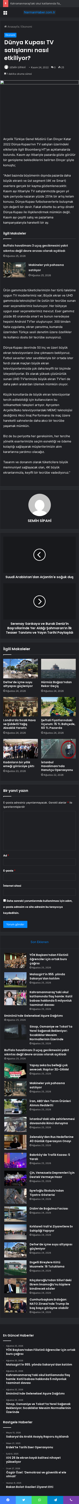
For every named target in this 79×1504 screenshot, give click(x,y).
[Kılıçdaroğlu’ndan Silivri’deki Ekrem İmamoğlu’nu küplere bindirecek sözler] (15, 1285)
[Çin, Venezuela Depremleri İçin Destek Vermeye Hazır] (15, 1178)
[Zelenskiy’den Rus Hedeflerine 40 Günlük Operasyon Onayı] (15, 1142)
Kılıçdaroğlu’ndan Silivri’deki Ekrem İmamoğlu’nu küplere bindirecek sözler (51, 1284)
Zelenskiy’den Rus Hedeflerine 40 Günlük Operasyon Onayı (52, 1139)
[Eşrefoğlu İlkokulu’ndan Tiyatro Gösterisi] (15, 1196)
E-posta (9, 870)
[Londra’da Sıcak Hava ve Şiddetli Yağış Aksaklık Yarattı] (20, 706)
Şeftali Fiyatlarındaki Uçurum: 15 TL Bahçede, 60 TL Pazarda (58, 724)
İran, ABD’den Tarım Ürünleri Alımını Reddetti (50, 1103)
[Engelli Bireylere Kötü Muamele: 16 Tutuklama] (15, 1267)
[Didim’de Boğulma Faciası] (15, 1214)
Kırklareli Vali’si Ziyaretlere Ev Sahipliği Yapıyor (51, 1228)
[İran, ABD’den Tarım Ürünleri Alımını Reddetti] (15, 1106)
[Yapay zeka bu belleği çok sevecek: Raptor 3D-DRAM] (15, 1070)
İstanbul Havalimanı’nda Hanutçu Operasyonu (57, 766)
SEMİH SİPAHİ (18, 67)
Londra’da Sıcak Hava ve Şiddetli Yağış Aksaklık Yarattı (19, 724)
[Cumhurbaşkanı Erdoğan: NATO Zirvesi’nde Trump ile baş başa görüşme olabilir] (15, 1305)
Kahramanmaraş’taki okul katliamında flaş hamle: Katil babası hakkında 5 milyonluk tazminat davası (51, 998)
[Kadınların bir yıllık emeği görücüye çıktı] (20, 748)
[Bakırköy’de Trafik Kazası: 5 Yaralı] (15, 1160)
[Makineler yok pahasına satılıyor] (14, 269)
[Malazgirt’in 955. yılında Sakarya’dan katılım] (15, 979)
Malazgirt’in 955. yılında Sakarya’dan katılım (47, 976)
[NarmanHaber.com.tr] (39, 12)
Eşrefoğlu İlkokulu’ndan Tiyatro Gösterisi (47, 1193)
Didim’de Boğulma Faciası (49, 1209)
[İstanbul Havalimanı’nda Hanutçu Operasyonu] (58, 748)
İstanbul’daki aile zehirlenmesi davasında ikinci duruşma (52, 1121)
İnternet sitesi (12, 885)
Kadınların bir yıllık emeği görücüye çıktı (18, 764)
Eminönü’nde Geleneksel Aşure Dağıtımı (33, 1016)
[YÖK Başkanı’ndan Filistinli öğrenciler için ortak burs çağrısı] (15, 960)
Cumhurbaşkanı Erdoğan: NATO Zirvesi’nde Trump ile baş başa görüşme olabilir (49, 1303)
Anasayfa (13, 26)
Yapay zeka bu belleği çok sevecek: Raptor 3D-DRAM (49, 1067)
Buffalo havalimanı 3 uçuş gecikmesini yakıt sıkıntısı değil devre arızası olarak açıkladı (36, 1052)
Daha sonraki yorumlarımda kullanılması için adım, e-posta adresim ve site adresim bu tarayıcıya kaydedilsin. (38, 906)
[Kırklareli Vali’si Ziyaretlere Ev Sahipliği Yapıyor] (15, 1232)
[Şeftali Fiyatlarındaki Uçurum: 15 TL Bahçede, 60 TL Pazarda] (58, 706)
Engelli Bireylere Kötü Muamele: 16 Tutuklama (47, 1264)
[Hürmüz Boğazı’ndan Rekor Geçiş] (58, 668)
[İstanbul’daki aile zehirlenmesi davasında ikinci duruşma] (15, 1124)
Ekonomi (26, 26)
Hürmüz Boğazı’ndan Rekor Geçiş (56, 684)
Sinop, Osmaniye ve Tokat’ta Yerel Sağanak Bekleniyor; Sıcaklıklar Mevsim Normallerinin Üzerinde (51, 1033)
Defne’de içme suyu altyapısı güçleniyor (18, 684)
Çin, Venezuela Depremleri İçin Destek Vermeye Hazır (52, 1175)
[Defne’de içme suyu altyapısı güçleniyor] (20, 668)
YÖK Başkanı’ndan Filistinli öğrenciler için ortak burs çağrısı (49, 959)
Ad (6, 855)
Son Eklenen (40, 942)
